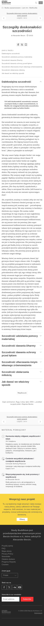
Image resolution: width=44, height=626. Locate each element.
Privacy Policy (7, 554)
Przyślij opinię (7, 546)
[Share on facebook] (18, 44)
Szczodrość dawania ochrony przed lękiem (17, 63)
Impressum (38, 613)
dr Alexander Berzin (18, 35)
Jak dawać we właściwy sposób (13, 73)
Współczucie (22, 393)
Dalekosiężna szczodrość (11, 53)
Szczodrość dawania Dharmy (12, 60)
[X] (22, 44)
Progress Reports (9, 562)
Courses (5, 564)
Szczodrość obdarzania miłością (13, 70)
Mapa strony (7, 551)
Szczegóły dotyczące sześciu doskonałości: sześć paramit (22, 14)
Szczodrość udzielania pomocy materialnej (17, 57)
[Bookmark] (26, 44)
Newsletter (6, 556)
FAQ (3, 548)
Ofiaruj (22, 519)
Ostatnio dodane (8, 559)
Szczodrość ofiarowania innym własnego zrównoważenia (22, 67)
